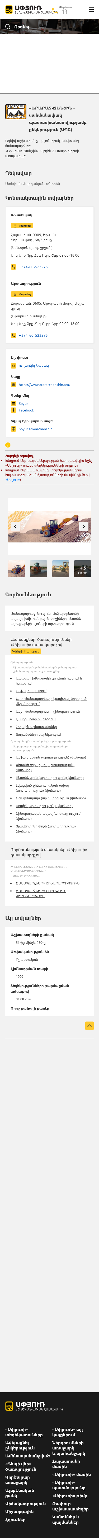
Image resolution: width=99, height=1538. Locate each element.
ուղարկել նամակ (34, 365)
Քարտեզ (25, 225)
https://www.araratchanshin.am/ (44, 384)
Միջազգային (19, 1511)
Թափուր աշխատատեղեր (70, 1506)
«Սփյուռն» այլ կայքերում (67, 1432)
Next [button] (83, 526)
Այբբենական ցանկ (19, 1493)
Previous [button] (15, 526)
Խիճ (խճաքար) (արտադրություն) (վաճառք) (51, 798)
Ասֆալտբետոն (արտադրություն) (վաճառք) (51, 757)
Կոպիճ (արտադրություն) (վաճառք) (44, 805)
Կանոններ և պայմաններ (65, 1519)
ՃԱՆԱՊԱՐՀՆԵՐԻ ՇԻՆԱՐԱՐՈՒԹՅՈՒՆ (47, 883)
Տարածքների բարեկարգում (38, 734)
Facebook (26, 410)
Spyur (23, 403)
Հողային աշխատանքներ (36, 726)
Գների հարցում (26, 651)
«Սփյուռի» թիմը (69, 1495)
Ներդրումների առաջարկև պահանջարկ (68, 1448)
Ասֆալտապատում (31, 691)
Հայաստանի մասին (66, 1463)
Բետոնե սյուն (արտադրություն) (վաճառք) (50, 777)
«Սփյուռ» (12, 479)
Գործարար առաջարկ (17, 1479)
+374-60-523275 (33, 266)
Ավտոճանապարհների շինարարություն (48, 711)
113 (63, 11)
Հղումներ (15, 1519)
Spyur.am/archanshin (36, 428)
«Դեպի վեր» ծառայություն (20, 1466)
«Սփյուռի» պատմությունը (69, 1485)
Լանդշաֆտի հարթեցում (36, 719)
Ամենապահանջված (27, 1455)
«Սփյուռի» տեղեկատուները (24, 1432)
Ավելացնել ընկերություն (20, 1445)
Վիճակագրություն (25, 1503)
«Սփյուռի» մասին (71, 1474)
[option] (49, 526)
